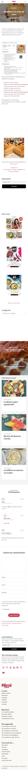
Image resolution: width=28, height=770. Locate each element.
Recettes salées (6, 714)
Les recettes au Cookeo (9, 728)
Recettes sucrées (7, 716)
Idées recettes (6, 693)
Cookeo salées (7, 450)
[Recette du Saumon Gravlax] (14, 430)
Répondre (22, 499)
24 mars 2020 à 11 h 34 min (9, 519)
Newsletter (6, 609)
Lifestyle (4, 700)
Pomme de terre (7, 760)
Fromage (4, 758)
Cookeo (15, 82)
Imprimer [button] (20, 57)
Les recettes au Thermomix (10, 731)
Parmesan (5, 745)
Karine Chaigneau (6, 533)
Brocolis (4, 747)
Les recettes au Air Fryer (9, 726)
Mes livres (5, 695)
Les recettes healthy (8, 712)
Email (4, 585)
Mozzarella (5, 754)
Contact (4, 704)
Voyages (4, 697)
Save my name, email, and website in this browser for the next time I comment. (14, 603)
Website (4, 592)
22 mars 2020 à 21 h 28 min (7, 503)
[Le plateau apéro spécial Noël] (14, 395)
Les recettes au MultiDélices (10, 735)
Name (4, 577)
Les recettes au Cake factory (10, 737)
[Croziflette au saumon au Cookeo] (14, 464)
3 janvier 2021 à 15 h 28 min (7, 534)
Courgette (5, 749)
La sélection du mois (8, 718)
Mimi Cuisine (7, 518)
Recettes (14, 8)
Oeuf (3, 756)
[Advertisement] (14, 121)
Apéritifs (6, 382)
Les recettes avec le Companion (11, 733)
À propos (4, 702)
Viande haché (6, 751)
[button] (2, 1)
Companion (17, 90)
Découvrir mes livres (14, 303)
